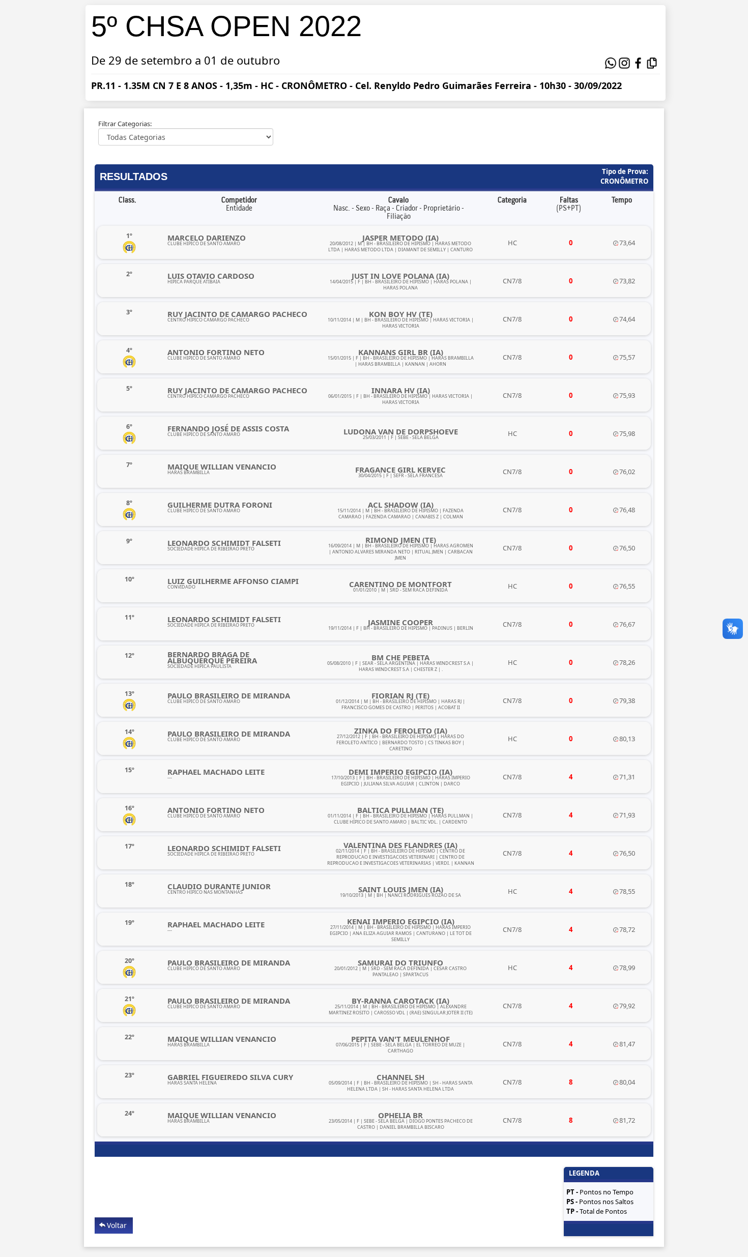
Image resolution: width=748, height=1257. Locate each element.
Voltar (117, 1225)
